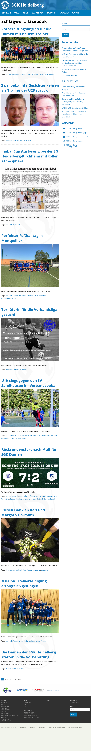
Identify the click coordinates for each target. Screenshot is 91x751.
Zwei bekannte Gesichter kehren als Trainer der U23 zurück (30, 88)
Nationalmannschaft (9, 298)
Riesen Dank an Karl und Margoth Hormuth (23, 512)
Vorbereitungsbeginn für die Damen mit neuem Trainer (26, 31)
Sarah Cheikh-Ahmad (47, 499)
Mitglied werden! (6, 720)
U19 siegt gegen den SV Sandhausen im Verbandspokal (28, 383)
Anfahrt (32, 727)
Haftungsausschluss (75, 727)
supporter (44, 570)
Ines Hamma (48, 496)
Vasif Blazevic (50, 74)
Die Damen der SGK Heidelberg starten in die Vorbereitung (28, 654)
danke (12, 570)
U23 (25, 707)
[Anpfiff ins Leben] (7, 690)
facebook (35, 74)
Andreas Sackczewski (13, 74)
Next (19, 679)
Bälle (7, 570)
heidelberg (34, 435)
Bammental (10, 435)
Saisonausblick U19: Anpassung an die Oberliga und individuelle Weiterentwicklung (74, 63)
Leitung (3, 705)
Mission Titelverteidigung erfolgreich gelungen (24, 583)
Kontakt (75, 12)
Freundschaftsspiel (29, 296)
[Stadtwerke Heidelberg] (23, 690)
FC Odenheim (24, 496)
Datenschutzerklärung (57, 727)
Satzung (3, 711)
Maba (15, 224)
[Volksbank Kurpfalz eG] (53, 690)
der (15, 140)
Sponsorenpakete (74, 703)
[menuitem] (6, 13)
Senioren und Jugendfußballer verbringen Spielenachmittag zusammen (73, 102)
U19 (12, 438)
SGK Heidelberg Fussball (74, 129)
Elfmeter (18, 435)
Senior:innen (37, 12)
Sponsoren (64, 12)
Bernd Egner (26, 74)
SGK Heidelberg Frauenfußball (77, 137)
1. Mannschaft (28, 703)
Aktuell (17, 12)
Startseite (6, 12)
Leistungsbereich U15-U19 (30, 715)
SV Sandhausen (44, 435)
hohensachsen (29, 641)
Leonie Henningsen (17, 499)
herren (21, 641)
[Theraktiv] (38, 690)
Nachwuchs (51, 12)
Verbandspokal (20, 438)
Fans (48, 700)
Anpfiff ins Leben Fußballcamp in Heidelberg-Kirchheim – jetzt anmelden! (74, 114)
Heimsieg (39, 496)
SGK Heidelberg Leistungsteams (71, 146)
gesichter (27, 140)
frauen (41, 74)
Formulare (4, 717)
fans (24, 570)
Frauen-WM (17, 296)
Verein (26, 12)
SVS (51, 435)
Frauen (26, 705)
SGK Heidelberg (27, 5)
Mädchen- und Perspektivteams (32, 717)
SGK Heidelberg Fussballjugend (77, 133)
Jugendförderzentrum (30, 713)
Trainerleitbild (5, 713)
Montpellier (41, 296)
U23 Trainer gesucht (69, 75)
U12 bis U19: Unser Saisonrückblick (75, 108)
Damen (8, 496)
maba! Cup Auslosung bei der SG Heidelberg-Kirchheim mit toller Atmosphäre (29, 156)
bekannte (9, 140)
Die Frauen (9, 369)
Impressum (41, 727)
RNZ (19, 224)
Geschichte (4, 703)
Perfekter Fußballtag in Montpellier (22, 238)
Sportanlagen (5, 707)
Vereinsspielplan (5, 709)
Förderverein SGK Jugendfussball (10, 715)
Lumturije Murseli (31, 499)
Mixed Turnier (41, 641)
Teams (26, 700)
